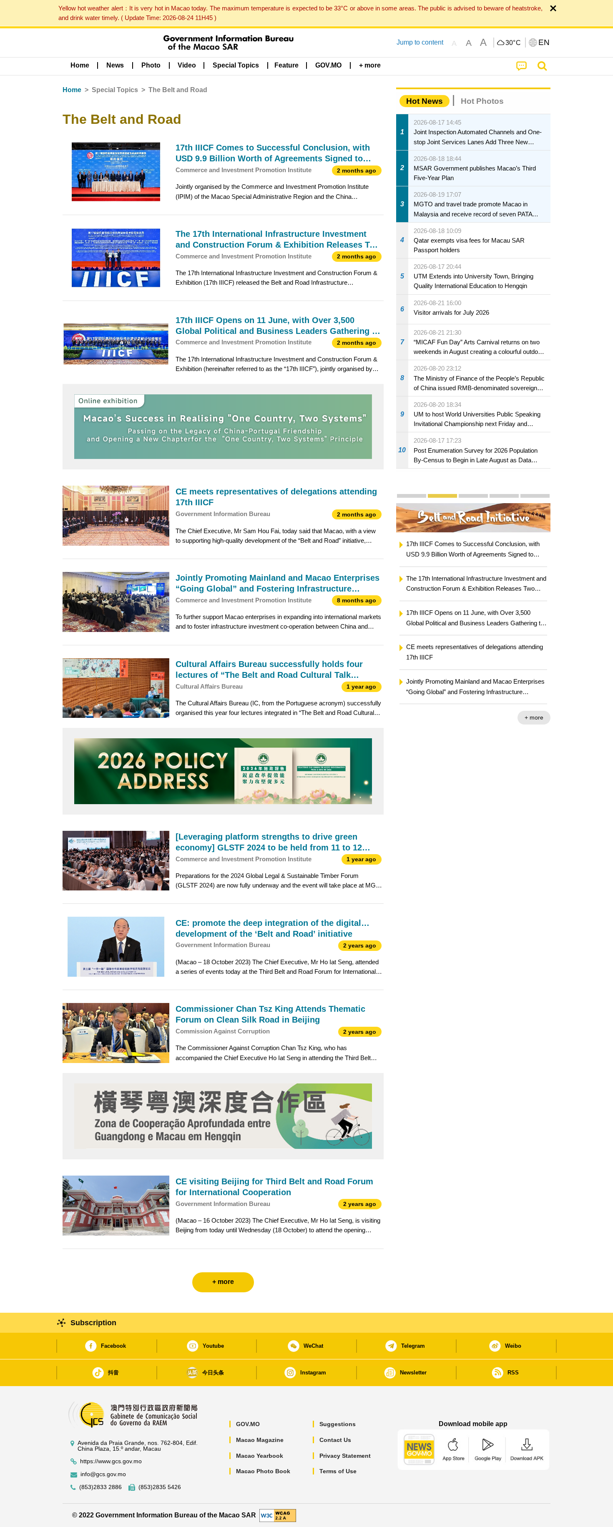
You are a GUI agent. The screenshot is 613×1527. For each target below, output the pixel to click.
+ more (534, 717)
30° (513, 43)
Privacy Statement (345, 1455)
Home (72, 89)
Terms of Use (338, 1471)
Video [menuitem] (187, 65)
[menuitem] (115, 65)
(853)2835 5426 (159, 1487)
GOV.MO (248, 1424)
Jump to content (420, 42)
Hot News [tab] (424, 101)
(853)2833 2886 (100, 1487)
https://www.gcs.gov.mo (111, 1461)
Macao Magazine (260, 1440)
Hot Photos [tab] (482, 101)
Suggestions (337, 1424)
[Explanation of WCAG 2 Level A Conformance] (277, 1514)
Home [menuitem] (79, 65)
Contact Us (335, 1440)
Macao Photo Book (263, 1471)
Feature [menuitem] (286, 65)
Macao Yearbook (259, 1455)
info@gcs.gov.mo (103, 1474)
